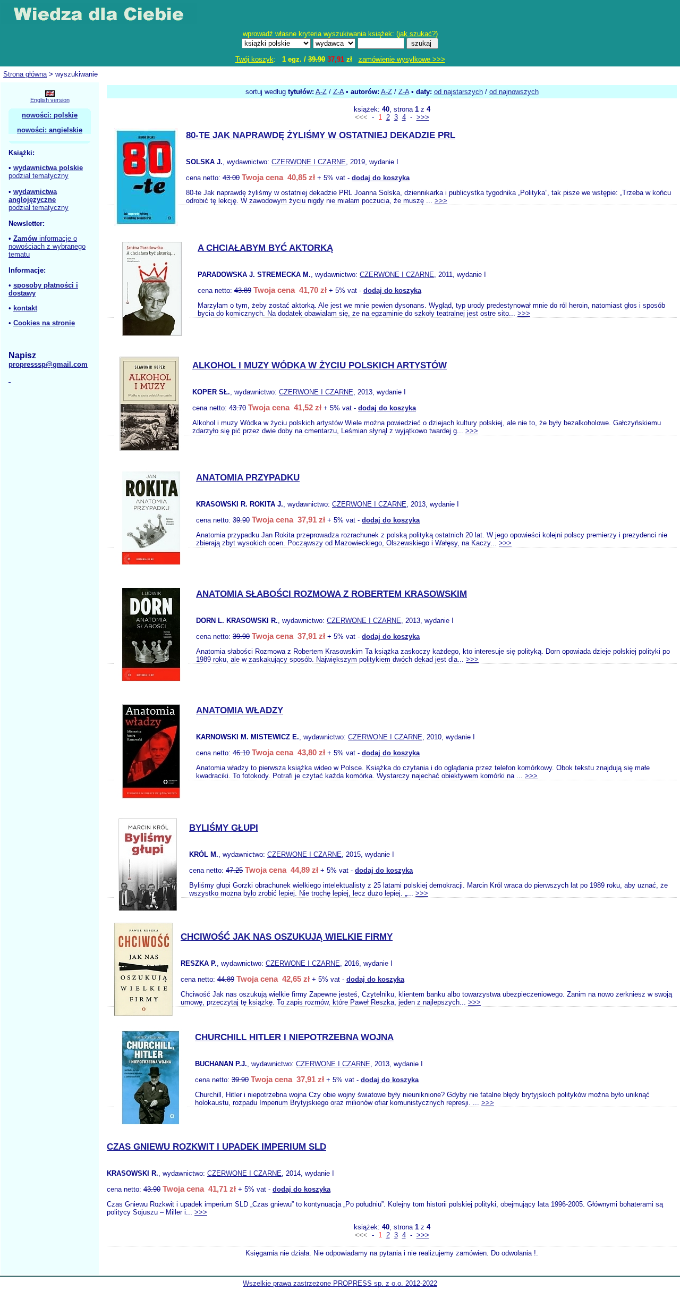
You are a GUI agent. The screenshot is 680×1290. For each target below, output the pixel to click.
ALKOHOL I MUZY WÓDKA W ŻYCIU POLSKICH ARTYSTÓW (319, 365)
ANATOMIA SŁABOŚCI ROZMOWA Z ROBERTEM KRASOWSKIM (331, 594)
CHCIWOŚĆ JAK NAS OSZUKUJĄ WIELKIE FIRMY (287, 937)
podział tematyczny (38, 176)
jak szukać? (417, 34)
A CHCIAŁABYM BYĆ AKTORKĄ (265, 248)
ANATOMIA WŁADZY (239, 710)
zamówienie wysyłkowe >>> (402, 59)
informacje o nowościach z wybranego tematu (47, 246)
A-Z (321, 92)
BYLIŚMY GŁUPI (223, 828)
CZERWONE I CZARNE (308, 162)
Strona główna (25, 74)
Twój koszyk (254, 59)
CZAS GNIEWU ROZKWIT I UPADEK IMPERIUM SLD (216, 1147)
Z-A (338, 92)
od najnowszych (514, 92)
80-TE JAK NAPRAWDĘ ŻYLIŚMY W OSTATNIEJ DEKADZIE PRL (320, 135)
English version (50, 100)
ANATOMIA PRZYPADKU (248, 478)
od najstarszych (458, 92)
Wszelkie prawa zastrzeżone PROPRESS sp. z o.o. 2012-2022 (340, 1283)
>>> (422, 117)
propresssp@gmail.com (48, 364)
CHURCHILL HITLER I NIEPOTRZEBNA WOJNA (294, 1037)
